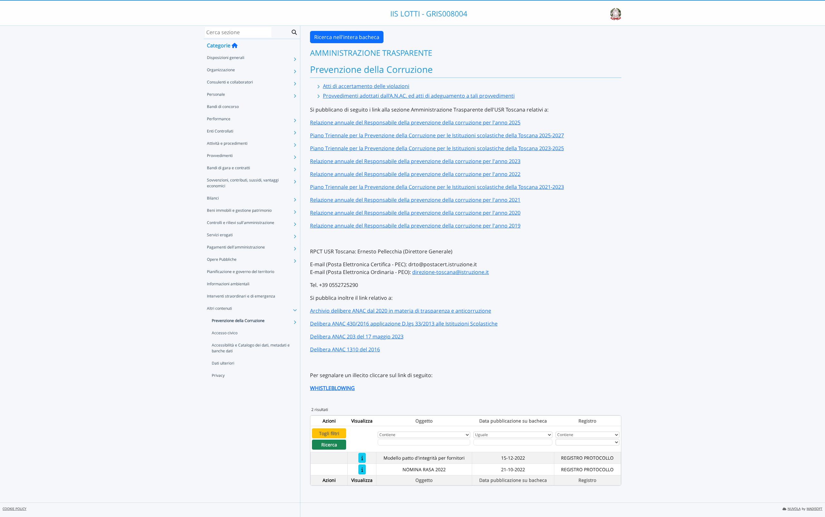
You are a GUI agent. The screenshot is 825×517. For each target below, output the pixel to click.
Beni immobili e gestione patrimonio (239, 210)
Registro (587, 421)
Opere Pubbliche (222, 259)
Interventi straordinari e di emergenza (241, 296)
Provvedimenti (220, 155)
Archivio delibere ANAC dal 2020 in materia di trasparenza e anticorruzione (400, 310)
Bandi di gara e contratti (228, 168)
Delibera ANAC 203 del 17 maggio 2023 (356, 336)
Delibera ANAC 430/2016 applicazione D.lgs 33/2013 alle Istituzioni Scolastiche (404, 323)
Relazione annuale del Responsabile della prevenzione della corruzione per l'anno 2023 (415, 161)
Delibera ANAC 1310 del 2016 (345, 349)
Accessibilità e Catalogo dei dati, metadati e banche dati (251, 348)
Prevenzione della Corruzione (238, 320)
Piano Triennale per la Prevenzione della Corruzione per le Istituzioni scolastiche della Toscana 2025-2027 (437, 135)
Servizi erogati (220, 235)
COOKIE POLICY (14, 509)
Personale (216, 94)
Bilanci (213, 198)
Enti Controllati (220, 131)
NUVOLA (794, 509)
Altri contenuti (219, 308)
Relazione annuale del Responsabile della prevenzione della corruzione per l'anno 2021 (415, 199)
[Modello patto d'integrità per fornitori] (362, 458)
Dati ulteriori (223, 363)
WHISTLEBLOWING (332, 388)
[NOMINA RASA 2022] (362, 469)
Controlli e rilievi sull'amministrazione (240, 222)
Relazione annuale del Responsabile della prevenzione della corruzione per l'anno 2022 (415, 174)
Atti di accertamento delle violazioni (366, 86)
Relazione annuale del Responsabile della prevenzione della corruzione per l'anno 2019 (415, 225)
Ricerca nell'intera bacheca (346, 37)
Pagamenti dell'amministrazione (236, 247)
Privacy (218, 375)
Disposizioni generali (225, 57)
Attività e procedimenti (227, 143)
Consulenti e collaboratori (230, 82)
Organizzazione (221, 70)
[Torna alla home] (235, 45)
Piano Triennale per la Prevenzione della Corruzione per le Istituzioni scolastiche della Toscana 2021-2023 (437, 186)
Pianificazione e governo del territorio (240, 271)
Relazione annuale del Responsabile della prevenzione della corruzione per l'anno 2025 (415, 122)
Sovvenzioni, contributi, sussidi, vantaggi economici (243, 183)
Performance (218, 119)
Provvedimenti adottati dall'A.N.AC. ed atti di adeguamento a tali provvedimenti (419, 95)
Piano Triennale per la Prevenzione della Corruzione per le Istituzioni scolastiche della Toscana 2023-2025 (437, 148)
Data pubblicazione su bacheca (513, 421)
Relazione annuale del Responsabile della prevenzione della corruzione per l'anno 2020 (415, 212)
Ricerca (329, 445)
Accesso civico (225, 333)
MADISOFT (814, 509)
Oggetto (423, 421)
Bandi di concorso (223, 106)
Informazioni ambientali (228, 284)
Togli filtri (329, 433)
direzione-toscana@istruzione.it (450, 272)
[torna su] (812, 497)
